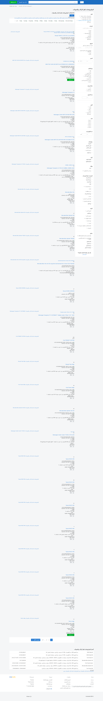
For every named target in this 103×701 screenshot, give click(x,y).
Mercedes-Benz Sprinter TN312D (66, 238)
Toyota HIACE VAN (70, 459)
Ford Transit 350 (90, 668)
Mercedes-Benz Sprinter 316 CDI (66, 410)
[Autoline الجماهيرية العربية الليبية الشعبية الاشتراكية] (89, 2)
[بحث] (76, 2)
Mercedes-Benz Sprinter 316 (87, 660)
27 (42, 640)
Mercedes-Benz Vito (69, 192)
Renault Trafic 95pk (70, 364)
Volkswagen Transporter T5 (68, 92)
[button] (73, 51)
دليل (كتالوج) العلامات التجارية (65, 688)
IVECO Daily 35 (90, 652)
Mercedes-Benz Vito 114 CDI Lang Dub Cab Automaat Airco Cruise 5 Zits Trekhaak (55, 263)
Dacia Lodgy (71, 621)
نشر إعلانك (71, 79)
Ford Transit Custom (89, 663)
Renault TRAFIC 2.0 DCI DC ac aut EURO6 (64, 35)
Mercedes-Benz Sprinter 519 (68, 215)
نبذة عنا (92, 679)
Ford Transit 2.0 (90, 657)
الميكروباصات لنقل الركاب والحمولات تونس (71, 671)
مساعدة (92, 681)
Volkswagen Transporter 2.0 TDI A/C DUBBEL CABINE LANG (60, 168)
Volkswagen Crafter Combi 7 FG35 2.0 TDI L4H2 (63, 434)
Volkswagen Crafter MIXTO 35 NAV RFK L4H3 (64, 114)
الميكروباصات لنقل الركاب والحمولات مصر (86, 671)
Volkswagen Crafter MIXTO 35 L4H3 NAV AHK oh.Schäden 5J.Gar (59, 139)
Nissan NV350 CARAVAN (68, 291)
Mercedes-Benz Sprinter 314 (87, 665)
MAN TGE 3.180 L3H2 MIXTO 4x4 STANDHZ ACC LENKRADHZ (60, 64)
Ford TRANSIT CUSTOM (68, 340)
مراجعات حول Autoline (66, 686)
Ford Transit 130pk (70, 387)
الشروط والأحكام (67, 679)
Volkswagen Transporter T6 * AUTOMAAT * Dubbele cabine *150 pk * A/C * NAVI (56, 315)
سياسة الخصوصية (67, 681)
